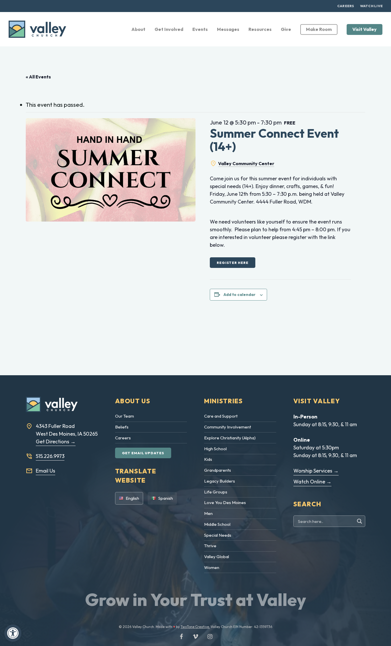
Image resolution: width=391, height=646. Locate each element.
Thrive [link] (210, 545)
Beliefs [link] (122, 427)
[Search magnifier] (360, 521)
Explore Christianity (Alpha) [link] (230, 437)
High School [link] (215, 448)
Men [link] (208, 513)
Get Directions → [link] (56, 441)
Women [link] (211, 567)
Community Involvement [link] (227, 427)
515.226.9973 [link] (50, 456)
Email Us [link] (45, 470)
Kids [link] (208, 459)
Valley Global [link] (216, 556)
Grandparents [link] (217, 470)
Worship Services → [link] (316, 470)
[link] (12, 633)
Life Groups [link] (215, 492)
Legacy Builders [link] (219, 481)
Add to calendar (240, 294)
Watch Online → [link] (312, 481)
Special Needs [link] (217, 535)
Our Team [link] (124, 416)
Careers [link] (123, 437)
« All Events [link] (38, 77)
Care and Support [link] (221, 416)
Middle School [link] (217, 524)
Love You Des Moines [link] (225, 502)
